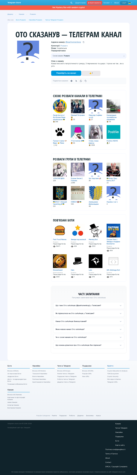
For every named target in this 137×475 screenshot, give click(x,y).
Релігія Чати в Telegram (65, 373)
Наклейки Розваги (35, 20)
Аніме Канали (12, 402)
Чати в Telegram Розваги (54, 20)
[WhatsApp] (81, 81)
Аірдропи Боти (12, 376)
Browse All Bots (13, 371)
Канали (118, 423)
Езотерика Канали (14, 408)
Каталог (106, 3)
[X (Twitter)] (76, 81)
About (107, 458)
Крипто (110, 366)
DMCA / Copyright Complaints (116, 466)
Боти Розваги (21, 20)
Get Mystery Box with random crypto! (68, 7)
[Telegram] (71, 81)
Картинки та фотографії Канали (16, 398)
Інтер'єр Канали (13, 405)
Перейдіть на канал (66, 73)
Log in (124, 3)
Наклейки (119, 432)
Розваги (64, 46)
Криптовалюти (58, 272)
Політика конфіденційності (115, 449)
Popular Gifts (87, 373)
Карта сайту (120, 445)
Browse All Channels (14, 394)
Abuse (116, 3)
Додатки (80, 415)
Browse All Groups (63, 371)
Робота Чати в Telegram (66, 379)
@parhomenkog (73, 42)
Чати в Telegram (121, 428)
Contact (108, 462)
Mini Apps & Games (114, 379)
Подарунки (119, 436)
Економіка (89, 415)
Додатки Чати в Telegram (66, 382)
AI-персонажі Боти (14, 373)
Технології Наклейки (39, 373)
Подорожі (63, 415)
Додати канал (80, 3)
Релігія (54, 415)
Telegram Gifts (112, 382)
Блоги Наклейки (38, 376)
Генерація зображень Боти (17, 384)
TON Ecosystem (113, 373)
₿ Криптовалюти (94, 3)
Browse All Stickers (39, 371)
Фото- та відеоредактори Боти (16, 380)
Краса (98, 415)
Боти (117, 441)
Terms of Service (111, 454)
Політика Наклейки (39, 379)
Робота (72, 415)
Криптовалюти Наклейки (41, 382)
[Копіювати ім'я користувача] (83, 42)
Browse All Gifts (87, 371)
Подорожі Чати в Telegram (67, 376)
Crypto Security (112, 376)
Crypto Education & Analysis (117, 371)
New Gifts (85, 376)
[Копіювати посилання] (86, 81)
